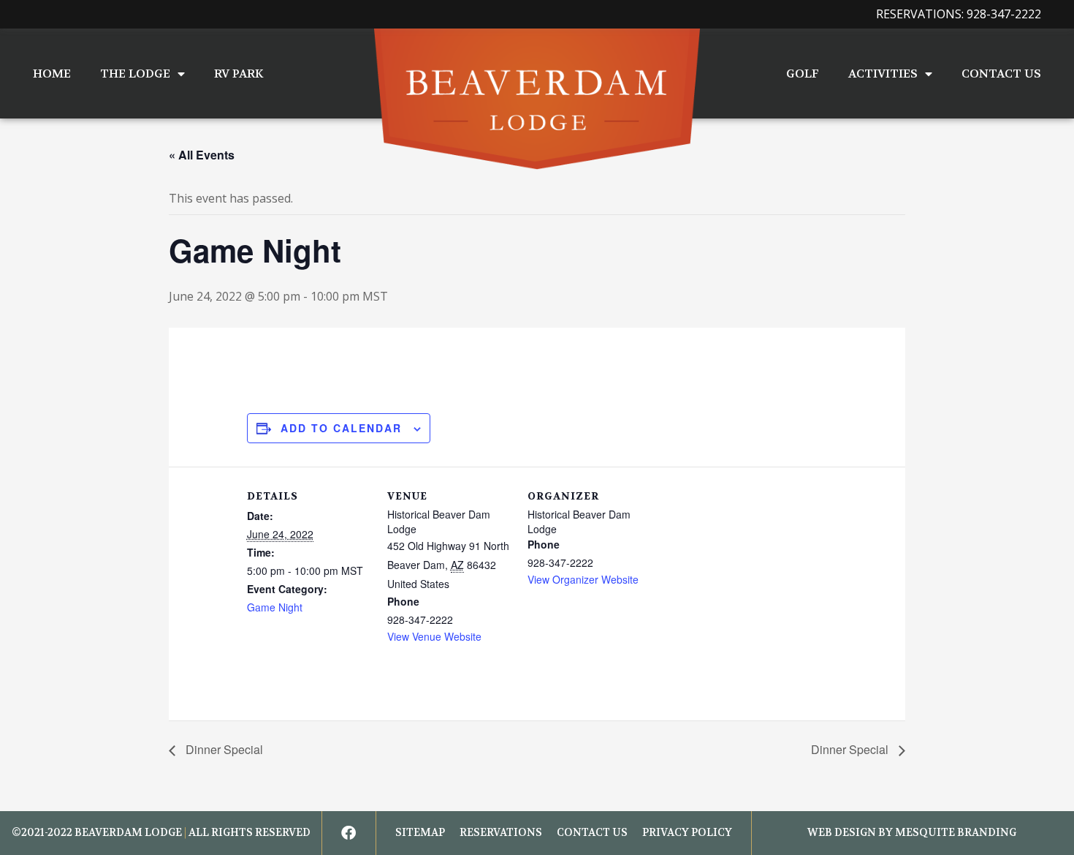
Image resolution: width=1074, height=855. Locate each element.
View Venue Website (434, 636)
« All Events (202, 154)
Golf (802, 73)
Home (52, 73)
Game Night (274, 607)
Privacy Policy (687, 833)
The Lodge (135, 73)
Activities (883, 73)
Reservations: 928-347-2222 (958, 14)
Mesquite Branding (955, 833)
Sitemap (420, 833)
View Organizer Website (583, 579)
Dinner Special (223, 749)
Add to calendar (341, 428)
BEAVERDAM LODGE (128, 833)
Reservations (501, 833)
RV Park (238, 73)
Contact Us (1001, 73)
